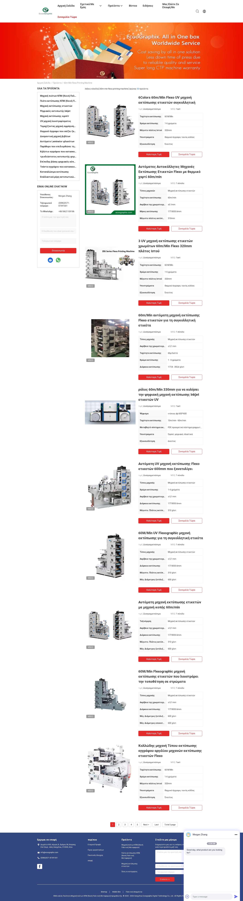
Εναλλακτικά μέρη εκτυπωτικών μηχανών (58, 177)
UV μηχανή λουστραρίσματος (55, 121)
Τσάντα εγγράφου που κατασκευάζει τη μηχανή (58, 166)
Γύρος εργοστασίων (96, 850)
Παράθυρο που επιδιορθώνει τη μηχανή (58, 146)
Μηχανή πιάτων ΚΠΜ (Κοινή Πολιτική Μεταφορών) (58, 96)
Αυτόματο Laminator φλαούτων (57, 141)
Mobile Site (116, 892)
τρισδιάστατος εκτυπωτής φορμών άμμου (58, 156)
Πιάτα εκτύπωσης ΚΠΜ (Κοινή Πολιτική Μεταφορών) (58, 101)
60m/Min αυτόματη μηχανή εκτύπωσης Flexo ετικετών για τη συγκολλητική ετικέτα (169, 320)
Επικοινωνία (58, 250)
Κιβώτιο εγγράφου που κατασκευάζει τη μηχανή (58, 151)
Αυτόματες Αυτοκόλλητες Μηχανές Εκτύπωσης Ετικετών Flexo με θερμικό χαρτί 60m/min (169, 172)
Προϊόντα (57, 83)
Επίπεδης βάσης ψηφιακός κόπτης (58, 161)
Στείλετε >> (165, 879)
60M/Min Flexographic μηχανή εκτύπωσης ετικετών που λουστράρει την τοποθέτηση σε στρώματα (168, 676)
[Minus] (236, 834)
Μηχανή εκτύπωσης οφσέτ (54, 116)
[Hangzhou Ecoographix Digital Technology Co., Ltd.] (45, 11)
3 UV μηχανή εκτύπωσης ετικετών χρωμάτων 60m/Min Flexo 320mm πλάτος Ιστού (165, 246)
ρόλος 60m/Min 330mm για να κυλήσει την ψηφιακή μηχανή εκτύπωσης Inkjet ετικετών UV (168, 395)
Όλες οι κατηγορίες (129, 872)
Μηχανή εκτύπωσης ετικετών (56, 106)
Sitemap (104, 892)
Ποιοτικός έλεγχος (95, 855)
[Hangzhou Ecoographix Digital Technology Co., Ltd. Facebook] (39, 866)
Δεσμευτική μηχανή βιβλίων (55, 136)
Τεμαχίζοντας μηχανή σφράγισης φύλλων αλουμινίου (58, 126)
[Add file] (187, 896)
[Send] (236, 896)
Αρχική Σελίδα (43, 83)
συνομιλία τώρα (186, 154)
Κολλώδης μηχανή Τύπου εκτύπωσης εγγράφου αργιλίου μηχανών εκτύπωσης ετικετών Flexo (170, 751)
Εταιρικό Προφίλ (94, 845)
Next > (146, 824)
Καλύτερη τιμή (153, 154)
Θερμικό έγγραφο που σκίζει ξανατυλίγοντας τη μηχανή (58, 131)
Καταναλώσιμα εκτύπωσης (54, 171)
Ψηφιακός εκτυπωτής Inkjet (55, 111)
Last (157, 824)
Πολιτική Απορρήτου (134, 892)
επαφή (90, 861)
